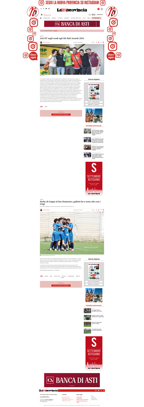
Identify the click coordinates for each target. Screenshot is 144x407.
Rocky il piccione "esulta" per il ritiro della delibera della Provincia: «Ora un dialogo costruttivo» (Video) (98, 132)
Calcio (62, 277)
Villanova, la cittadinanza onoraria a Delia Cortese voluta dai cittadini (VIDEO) (98, 148)
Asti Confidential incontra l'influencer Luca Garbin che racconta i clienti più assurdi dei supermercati (98, 140)
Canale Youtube (47, 8)
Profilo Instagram (44, 8)
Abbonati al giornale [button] (93, 104)
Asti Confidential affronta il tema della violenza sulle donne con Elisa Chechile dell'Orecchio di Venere (98, 156)
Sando (46, 276)
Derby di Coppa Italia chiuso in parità (97, 323)
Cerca (98, 9)
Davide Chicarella (46, 42)
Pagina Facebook (42, 8)
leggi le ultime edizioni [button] (93, 102)
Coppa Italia (57, 276)
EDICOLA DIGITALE (93, 14)
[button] (102, 9)
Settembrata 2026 (47, 15)
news (46, 106)
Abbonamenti (100, 14)
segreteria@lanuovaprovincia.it (67, 399)
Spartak (78, 276)
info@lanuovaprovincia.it (66, 398)
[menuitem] (46, 18)
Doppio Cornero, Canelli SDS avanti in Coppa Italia (98, 316)
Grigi (51, 276)
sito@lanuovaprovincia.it (66, 400)
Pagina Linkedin (49, 8)
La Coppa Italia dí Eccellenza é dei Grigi (97, 310)
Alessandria (71, 276)
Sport (55, 30)
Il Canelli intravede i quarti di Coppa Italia (97, 329)
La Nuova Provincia (48, 30)
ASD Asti (64, 276)
